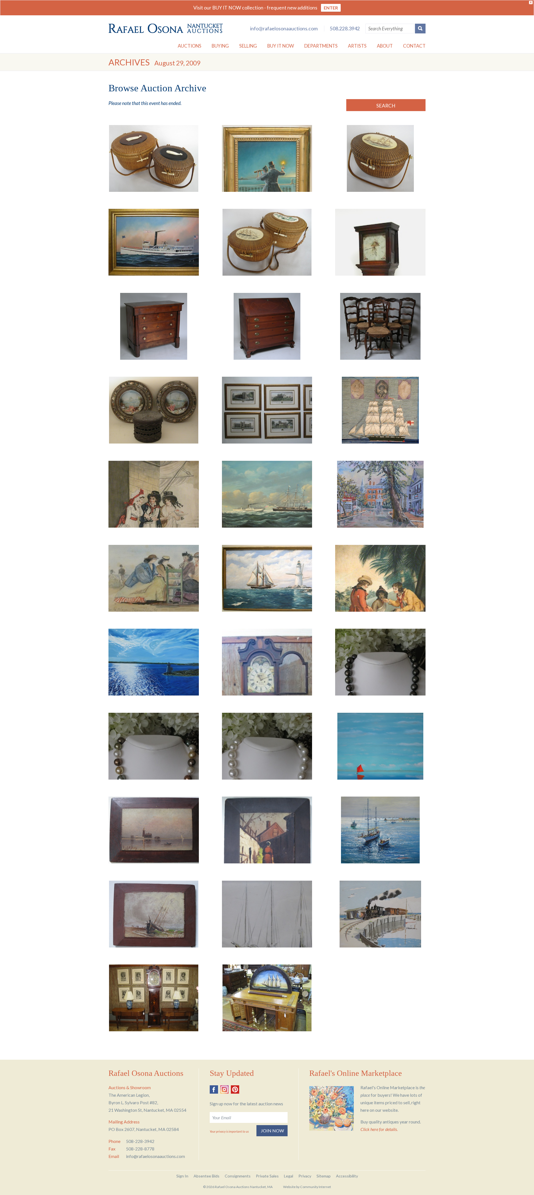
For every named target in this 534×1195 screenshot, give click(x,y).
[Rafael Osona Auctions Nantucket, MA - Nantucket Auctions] (165, 28)
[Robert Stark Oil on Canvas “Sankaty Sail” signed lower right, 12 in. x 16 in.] (380, 746)
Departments (321, 46)
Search (385, 106)
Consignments (238, 1176)
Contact (414, 46)
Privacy (304, 1176)
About (385, 46)
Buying (220, 46)
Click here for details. (379, 1129)
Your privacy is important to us (229, 1131)
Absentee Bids (206, 1176)
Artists (357, 46)
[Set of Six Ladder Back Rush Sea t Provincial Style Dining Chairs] (380, 326)
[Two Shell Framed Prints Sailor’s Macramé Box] (153, 410)
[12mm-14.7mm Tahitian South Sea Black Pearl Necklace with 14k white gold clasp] (380, 662)
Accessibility (347, 1176)
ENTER (331, 7)
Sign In (182, 1176)
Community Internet (315, 1187)
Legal (288, 1176)
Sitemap (324, 1176)
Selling (248, 46)
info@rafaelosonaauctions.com (284, 28)
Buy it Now (280, 46)
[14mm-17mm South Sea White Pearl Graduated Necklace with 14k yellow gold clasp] (267, 746)
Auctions (189, 46)
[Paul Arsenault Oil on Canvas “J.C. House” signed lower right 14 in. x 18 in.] (380, 494)
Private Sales (267, 1176)
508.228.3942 (345, 28)
